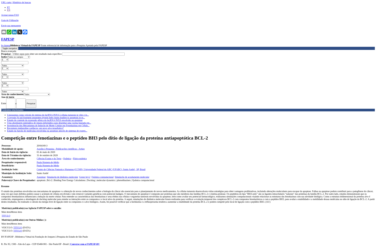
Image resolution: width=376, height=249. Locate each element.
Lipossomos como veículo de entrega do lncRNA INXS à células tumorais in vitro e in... (48, 115)
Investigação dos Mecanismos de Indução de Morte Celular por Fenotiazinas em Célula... (48, 125)
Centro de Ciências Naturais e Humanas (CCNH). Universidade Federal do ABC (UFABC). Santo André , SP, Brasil (91, 169)
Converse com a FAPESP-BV (85, 244)
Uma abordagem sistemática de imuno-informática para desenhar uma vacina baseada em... (49, 123)
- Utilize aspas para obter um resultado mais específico (31, 54)
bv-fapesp (5, 45)
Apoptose (41, 177)
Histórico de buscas (22, 2)
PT (8, 7)
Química (67, 158)
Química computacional (103, 177)
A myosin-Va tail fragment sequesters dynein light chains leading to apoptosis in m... (46, 117)
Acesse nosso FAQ (10, 15)
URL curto (6, 2)
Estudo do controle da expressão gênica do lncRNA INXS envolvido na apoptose (45, 120)
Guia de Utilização (10, 20)
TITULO (6, 216)
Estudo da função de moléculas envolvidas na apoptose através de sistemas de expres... (47, 131)
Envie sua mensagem (11, 25)
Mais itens (6, 212)
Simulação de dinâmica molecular (62, 177)
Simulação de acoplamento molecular (132, 177)
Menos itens (16, 212)
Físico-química (80, 158)
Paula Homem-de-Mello (48, 162)
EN (8, 10)
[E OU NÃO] (5, 59)
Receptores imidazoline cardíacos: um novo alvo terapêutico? (35, 128)
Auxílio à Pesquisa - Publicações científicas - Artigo (61, 149)
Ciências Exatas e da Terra (49, 158)
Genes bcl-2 (84, 177)
